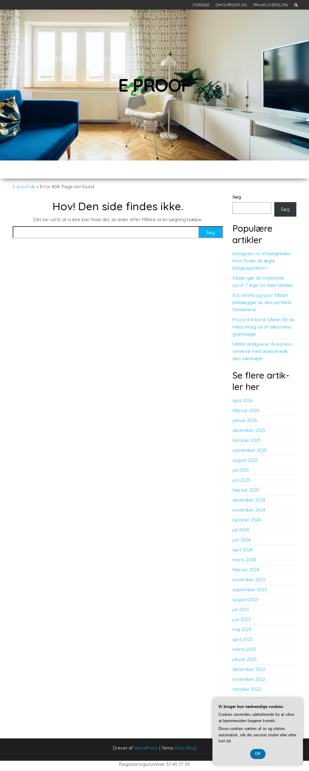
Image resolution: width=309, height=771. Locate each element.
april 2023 (242, 639)
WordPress (146, 748)
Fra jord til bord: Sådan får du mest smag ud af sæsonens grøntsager (263, 327)
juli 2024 (240, 530)
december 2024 (248, 500)
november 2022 (248, 679)
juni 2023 (241, 619)
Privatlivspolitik (270, 4)
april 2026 (242, 400)
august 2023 (245, 599)
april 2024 (242, 550)
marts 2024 (244, 560)
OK (258, 753)
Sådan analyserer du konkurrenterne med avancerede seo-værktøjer (262, 351)
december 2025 (248, 430)
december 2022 (248, 669)
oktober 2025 (246, 440)
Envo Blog (185, 748)
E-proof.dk (24, 186)
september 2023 (249, 589)
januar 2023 (244, 659)
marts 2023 (244, 649)
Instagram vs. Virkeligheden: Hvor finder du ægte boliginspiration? (261, 261)
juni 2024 (241, 540)
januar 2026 (244, 420)
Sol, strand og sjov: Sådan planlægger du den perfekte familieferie (261, 302)
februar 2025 (245, 490)
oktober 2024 (246, 520)
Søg (236, 197)
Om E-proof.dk (231, 4)
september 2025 (249, 450)
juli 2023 (240, 609)
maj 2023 (241, 629)
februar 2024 (245, 570)
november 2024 (248, 510)
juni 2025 (241, 480)
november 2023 (248, 579)
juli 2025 (240, 470)
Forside (201, 4)
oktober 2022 (246, 689)
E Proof (154, 85)
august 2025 (245, 460)
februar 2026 (245, 410)
